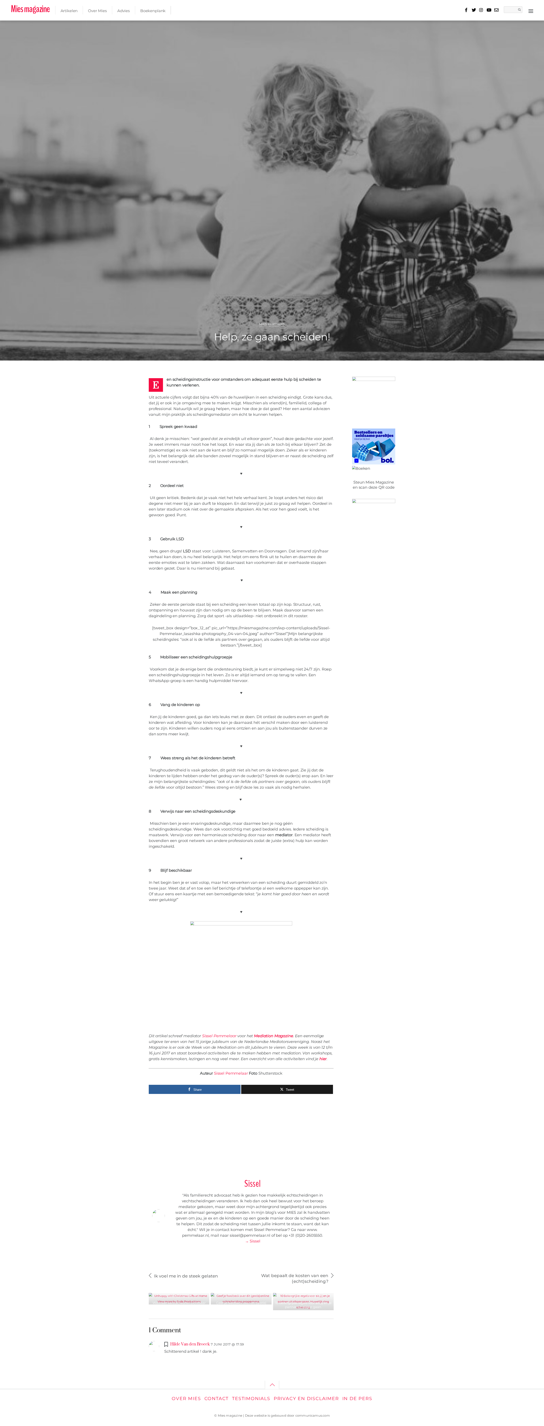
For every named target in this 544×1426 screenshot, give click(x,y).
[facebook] (466, 9)
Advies (123, 10)
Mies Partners (272, 324)
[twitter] (473, 9)
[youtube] (488, 9)
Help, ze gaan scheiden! (272, 337)
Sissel (21, 27)
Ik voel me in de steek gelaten (186, 1276)
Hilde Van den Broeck (190, 1343)
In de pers (357, 1398)
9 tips (490, 26)
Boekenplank (153, 10)
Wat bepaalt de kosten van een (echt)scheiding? (294, 1278)
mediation (504, 26)
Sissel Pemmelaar (219, 1036)
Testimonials (251, 1398)
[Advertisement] (241, 1134)
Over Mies (97, 10)
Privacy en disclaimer (306, 1398)
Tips (195, 1295)
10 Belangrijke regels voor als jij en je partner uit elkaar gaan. (303, 1305)
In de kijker (183, 1295)
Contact (216, 1398)
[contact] (496, 9)
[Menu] (530, 11)
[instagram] (481, 9)
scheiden (522, 26)
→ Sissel (252, 1241)
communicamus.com (312, 1415)
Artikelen (69, 10)
